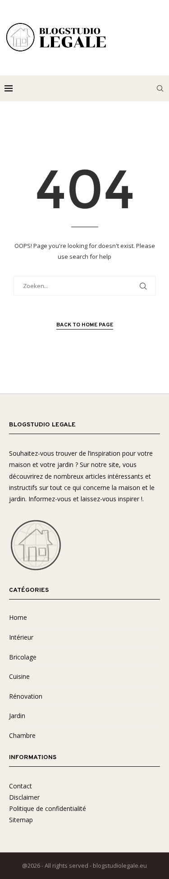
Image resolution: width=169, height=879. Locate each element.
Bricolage (23, 657)
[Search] (159, 88)
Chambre (22, 735)
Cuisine (19, 676)
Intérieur (21, 637)
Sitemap (21, 819)
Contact (20, 786)
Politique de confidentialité (47, 808)
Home (18, 617)
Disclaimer (24, 797)
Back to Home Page (84, 325)
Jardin (17, 715)
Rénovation (25, 696)
